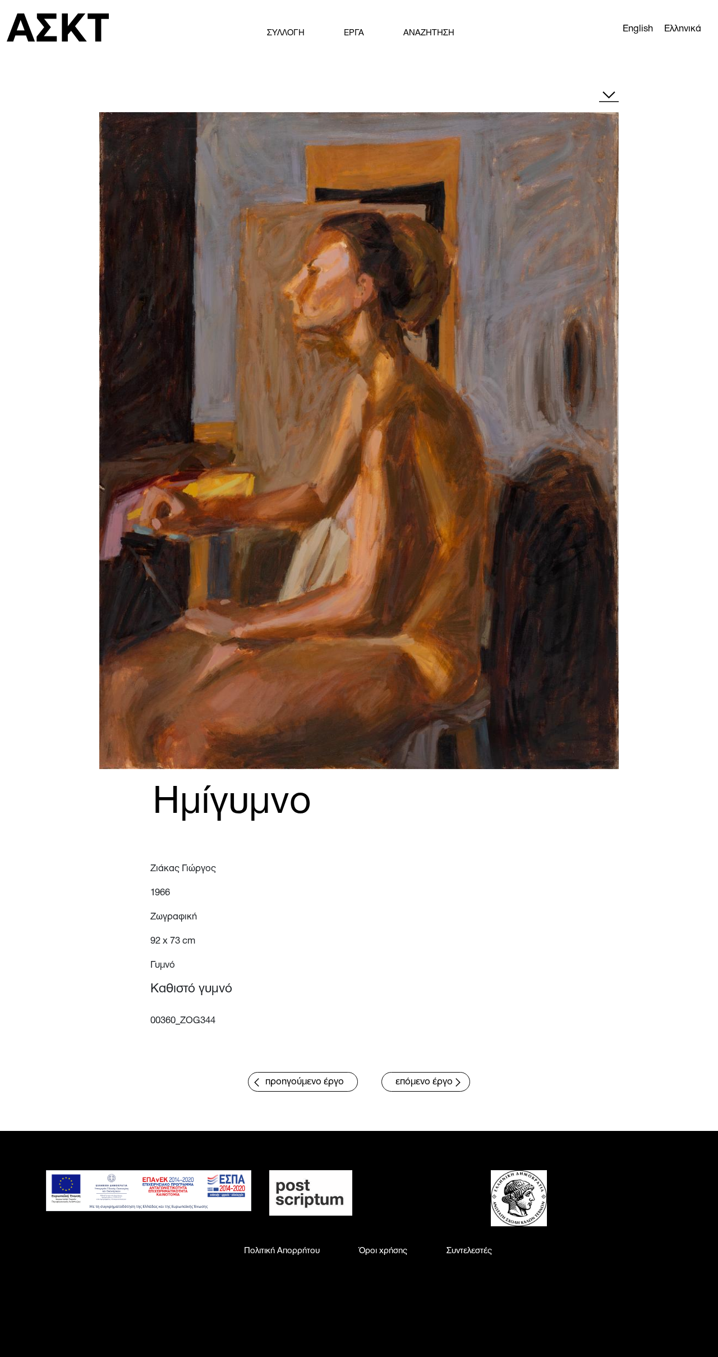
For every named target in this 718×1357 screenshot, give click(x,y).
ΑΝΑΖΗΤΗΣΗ (428, 33)
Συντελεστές (469, 1250)
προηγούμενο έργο (304, 1082)
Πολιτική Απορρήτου (282, 1250)
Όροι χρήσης (383, 1250)
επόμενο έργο (424, 1082)
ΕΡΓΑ (354, 33)
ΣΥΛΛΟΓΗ (286, 33)
